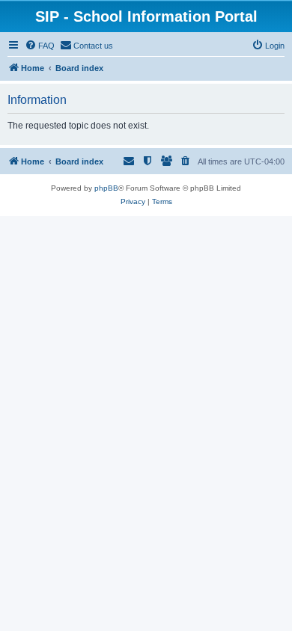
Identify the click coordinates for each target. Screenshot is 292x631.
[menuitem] (40, 46)
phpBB (106, 188)
